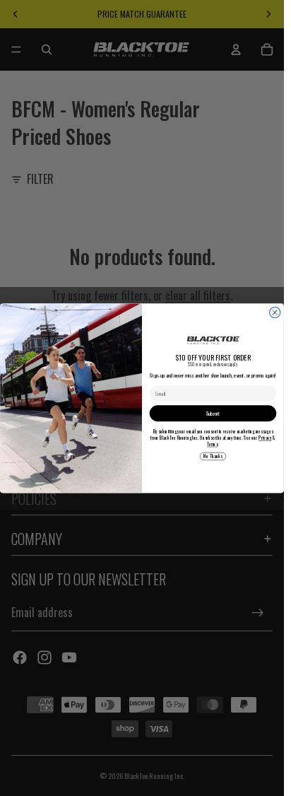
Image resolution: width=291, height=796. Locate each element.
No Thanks (212, 456)
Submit (213, 413)
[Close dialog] (275, 312)
